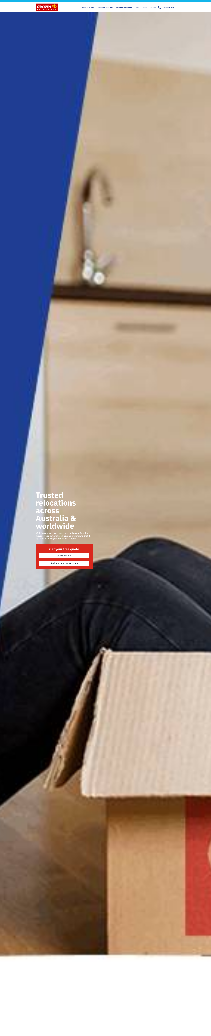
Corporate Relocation (124, 7)
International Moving (86, 7)
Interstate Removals (105, 7)
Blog (145, 7)
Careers (153, 7)
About (138, 7)
